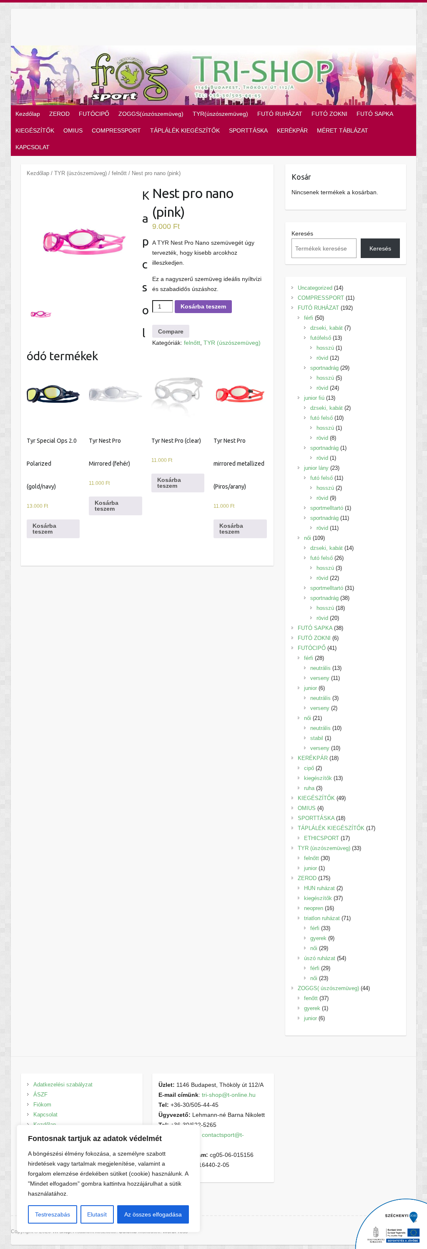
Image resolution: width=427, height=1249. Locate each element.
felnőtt (119, 173)
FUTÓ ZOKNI (329, 113)
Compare (170, 331)
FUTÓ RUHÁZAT (279, 113)
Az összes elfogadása (153, 1214)
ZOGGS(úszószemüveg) (150, 113)
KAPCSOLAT (32, 147)
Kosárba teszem (203, 306)
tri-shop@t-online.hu (229, 1094)
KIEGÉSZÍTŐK (34, 130)
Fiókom (42, 1104)
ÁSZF (40, 1094)
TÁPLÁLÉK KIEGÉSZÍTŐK (185, 130)
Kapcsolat (45, 1114)
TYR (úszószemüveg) (80, 173)
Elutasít (97, 1214)
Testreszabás (52, 1214)
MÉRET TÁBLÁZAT (342, 130)
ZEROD (59, 113)
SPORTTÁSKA (248, 130)
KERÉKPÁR (292, 130)
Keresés (302, 233)
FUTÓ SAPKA (375, 113)
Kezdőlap (27, 113)
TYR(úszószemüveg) (220, 113)
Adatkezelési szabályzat (63, 1084)
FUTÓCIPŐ (94, 113)
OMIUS (73, 130)
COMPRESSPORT (116, 130)
